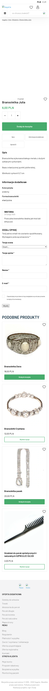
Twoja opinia (8, 253)
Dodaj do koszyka (24, 126)
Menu (5, 13)
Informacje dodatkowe (36, 137)
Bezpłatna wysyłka (10, 669)
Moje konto (7, 661)
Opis (13, 137)
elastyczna (7, 200)
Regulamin (7, 634)
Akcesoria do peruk (11, 607)
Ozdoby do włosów (10, 599)
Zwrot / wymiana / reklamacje (15, 642)
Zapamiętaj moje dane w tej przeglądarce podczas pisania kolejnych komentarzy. (26, 297)
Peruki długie (8, 611)
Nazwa (5, 270)
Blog (4, 630)
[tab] (13, 137)
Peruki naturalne (9, 618)
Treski (5, 603)
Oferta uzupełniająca (11, 646)
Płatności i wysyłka (10, 638)
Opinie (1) (13, 144)
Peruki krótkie (8, 614)
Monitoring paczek (10, 673)
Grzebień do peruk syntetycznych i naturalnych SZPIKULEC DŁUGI (20, 554)
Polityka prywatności (31, 685)
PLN (39, 2)
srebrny (5, 191)
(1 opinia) (21, 99)
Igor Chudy (32, 688)
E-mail (5, 283)
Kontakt (5, 653)
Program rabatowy (10, 665)
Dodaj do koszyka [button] (24, 377)
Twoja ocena (7, 242)
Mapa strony (7, 622)
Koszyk (44, 7)
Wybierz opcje (24, 439)
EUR (44, 2)
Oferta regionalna (10, 649)
